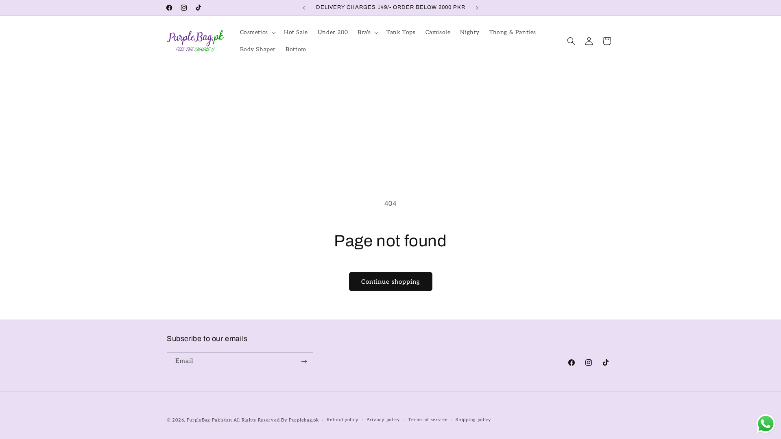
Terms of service (427, 419)
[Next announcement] (477, 7)
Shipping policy (473, 419)
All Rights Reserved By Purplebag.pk (276, 420)
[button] (257, 32)
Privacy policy (383, 419)
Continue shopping (390, 281)
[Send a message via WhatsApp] (766, 424)
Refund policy (342, 419)
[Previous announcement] (304, 7)
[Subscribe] (304, 361)
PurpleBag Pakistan (209, 420)
